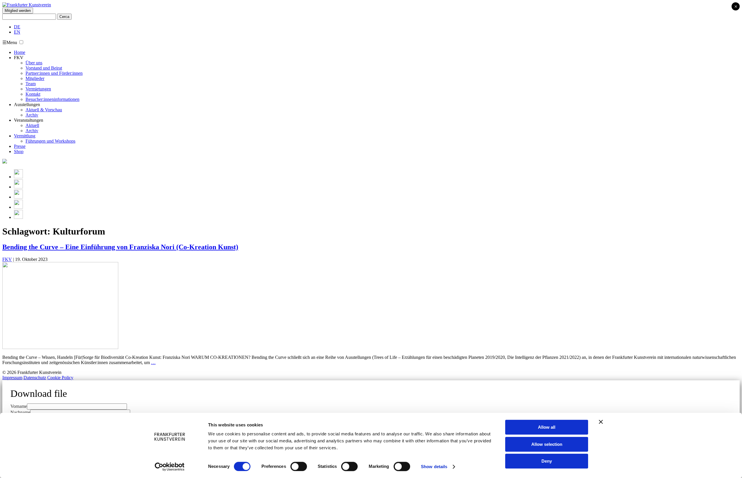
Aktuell (32, 125)
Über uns (34, 62)
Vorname (18, 406)
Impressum (12, 377)
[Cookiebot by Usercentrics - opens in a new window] (169, 466)
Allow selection (546, 444)
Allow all (546, 427)
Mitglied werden (18, 10)
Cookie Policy (60, 377)
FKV (7, 259)
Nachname (20, 412)
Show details (434, 466)
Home (19, 52)
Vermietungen (38, 88)
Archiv (32, 114)
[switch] (298, 466)
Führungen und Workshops (50, 141)
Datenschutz (34, 377)
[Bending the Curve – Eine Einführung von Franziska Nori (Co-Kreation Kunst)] (60, 347)
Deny (546, 461)
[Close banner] (601, 422)
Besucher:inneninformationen (52, 99)
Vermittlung (24, 135)
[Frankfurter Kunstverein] (26, 4)
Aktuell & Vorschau (44, 109)
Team (31, 83)
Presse (20, 146)
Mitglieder (35, 78)
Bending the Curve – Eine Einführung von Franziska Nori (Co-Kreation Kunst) (120, 247)
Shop (18, 151)
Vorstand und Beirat (44, 68)
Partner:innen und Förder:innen (54, 73)
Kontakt (33, 94)
